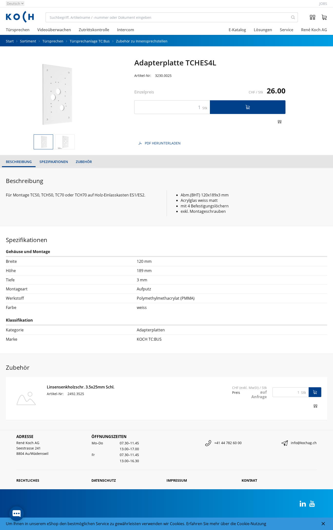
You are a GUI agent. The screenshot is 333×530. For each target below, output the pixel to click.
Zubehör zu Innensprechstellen (141, 41)
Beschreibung (19, 161)
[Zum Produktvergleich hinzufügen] (279, 122)
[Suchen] (293, 17)
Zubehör (84, 161)
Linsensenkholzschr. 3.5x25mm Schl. (80, 387)
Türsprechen (52, 41)
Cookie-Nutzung (251, 523)
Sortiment (28, 41)
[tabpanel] (54, 94)
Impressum (176, 480)
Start (10, 41)
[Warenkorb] (324, 17)
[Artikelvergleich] (312, 17)
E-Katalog (237, 30)
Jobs (323, 3)
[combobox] (167, 17)
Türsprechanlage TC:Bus (90, 41)
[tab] (43, 141)
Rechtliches (27, 480)
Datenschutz (103, 480)
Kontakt (249, 480)
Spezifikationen (53, 161)
